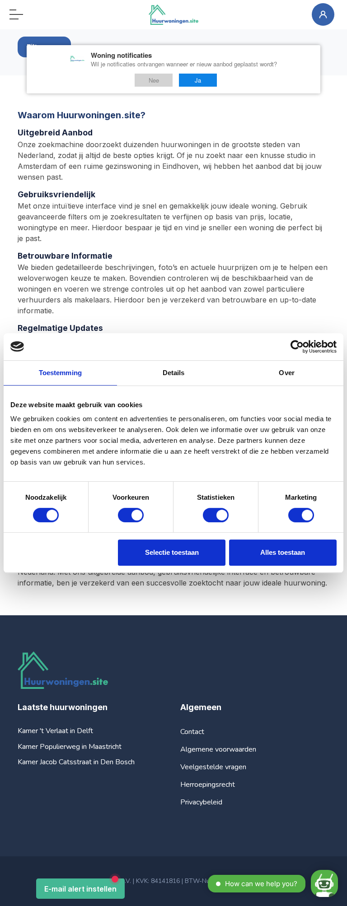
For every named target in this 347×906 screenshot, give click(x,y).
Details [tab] (174, 372)
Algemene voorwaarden (218, 749)
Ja (198, 80)
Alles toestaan (282, 552)
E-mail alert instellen (80, 888)
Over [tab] (286, 372)
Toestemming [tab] (60, 372)
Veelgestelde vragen (213, 767)
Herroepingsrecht (207, 785)
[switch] (131, 515)
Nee (154, 80)
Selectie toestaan (172, 552)
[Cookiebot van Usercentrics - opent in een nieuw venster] (297, 346)
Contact (192, 732)
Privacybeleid (201, 802)
